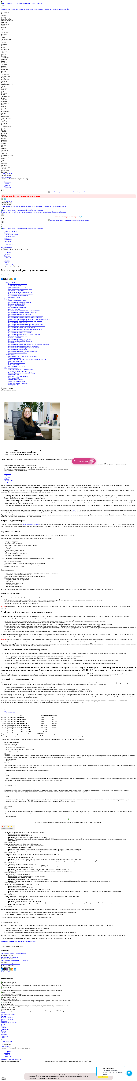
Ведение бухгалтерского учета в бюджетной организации (26, 326)
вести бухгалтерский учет (31, 524)
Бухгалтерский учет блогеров (17, 349)
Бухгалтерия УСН (14, 342)
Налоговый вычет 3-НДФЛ (17, 361)
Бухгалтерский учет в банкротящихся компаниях (23, 348)
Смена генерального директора (18, 383)
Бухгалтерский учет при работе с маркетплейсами (24, 334)
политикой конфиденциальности (49, 1078)
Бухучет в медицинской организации (20, 331)
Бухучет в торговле (14, 309)
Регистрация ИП (13, 374)
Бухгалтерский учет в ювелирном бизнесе (21, 327)
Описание (7, 474)
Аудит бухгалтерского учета (17, 300)
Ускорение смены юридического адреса (20, 369)
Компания (4, 1027)
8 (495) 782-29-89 (7, 173)
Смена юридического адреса (17, 381)
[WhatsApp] (10, 279)
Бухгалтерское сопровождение (18, 295)
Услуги (3, 1012)
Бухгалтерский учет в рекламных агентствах (22, 312)
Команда (3, 1031)
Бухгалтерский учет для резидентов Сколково (22, 351)
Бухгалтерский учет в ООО (17, 307)
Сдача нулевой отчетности (16, 363)
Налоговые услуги (41, 9)
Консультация (8, 480)
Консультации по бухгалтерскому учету (20, 292)
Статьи (3, 1026)
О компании (56, 9)
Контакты (63, 9)
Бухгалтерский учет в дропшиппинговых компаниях (25, 329)
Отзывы (7, 477)
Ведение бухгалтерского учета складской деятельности (25, 316)
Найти (3, 1079)
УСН (73, 510)
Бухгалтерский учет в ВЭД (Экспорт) (20, 339)
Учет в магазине (9, 712)
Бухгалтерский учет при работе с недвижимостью (24, 311)
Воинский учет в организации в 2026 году (21, 373)
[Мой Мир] (15, 279)
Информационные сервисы (9, 1022)
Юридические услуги (28, 9)
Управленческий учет (15, 285)
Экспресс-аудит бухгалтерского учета (20, 289)
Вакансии (4, 1034)
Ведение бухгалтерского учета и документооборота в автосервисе (29, 319)
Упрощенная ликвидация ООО (18, 371)
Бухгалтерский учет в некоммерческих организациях (25, 317)
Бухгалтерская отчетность (16, 366)
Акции (49, 9)
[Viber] (7, 279)
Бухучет (18, 9)
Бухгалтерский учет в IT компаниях (19, 332)
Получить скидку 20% (84, 461)
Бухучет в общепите (14, 337)
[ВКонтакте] (2, 279)
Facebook (7, 183)
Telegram (7, 185)
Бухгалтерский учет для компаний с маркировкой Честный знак (28, 344)
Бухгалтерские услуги (8, 9)
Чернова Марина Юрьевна (9, 957)
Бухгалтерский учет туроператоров (19, 314)
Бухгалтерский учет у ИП (16, 304)
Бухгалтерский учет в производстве (19, 302)
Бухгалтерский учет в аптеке (17, 336)
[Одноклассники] (12, 279)
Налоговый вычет (14, 364)
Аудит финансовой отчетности (18, 287)
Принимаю (103, 1076)
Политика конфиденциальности (11, 1059)
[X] (4, 279)
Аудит (6, 482)
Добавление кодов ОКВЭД (16, 379)
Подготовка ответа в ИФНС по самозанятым (22, 356)
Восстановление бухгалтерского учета (20, 294)
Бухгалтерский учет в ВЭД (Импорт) (20, 341)
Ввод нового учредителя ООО (18, 376)
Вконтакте (7, 182)
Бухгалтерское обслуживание (17, 284)
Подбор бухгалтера (14, 297)
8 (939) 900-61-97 (6, 203)
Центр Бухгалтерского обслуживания (32, 1061)
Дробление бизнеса (14, 358)
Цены (6, 475)
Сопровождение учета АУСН (17, 353)
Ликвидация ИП (13, 378)
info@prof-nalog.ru (6, 247)
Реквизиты (4, 1036)
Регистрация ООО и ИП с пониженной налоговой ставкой (27, 359)
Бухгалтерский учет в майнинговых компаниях (23, 346)
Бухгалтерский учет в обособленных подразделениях (25, 321)
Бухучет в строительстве (16, 305)
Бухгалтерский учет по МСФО (18, 322)
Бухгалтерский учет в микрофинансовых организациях (26, 324)
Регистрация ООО (14, 385)
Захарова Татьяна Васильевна (10, 964)
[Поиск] (1, 7)
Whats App (7, 187)
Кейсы (6, 479)
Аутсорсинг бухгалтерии (16, 290)
